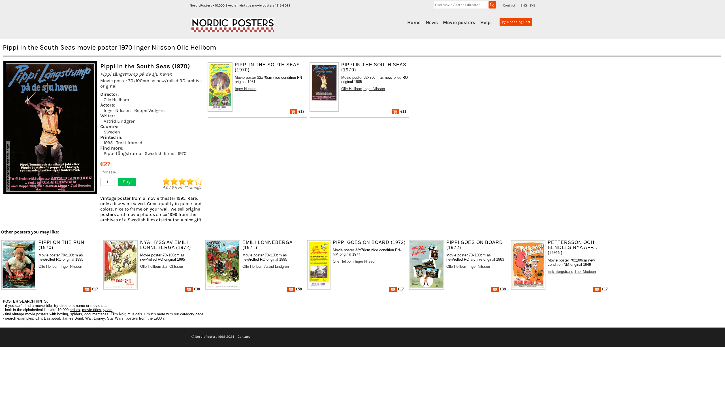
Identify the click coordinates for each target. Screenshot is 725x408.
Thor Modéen (585, 271)
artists (75, 310)
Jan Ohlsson (172, 266)
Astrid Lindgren (120, 121)
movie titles (91, 310)
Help (485, 22)
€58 (298, 289)
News (432, 22)
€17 (300, 111)
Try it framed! (130, 142)
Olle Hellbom (116, 99)
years (107, 310)
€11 (402, 111)
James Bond (72, 318)
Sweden (112, 132)
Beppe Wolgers (149, 110)
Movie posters (459, 22)
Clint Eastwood (47, 318)
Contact (509, 5)
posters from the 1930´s (145, 318)
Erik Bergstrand (560, 271)
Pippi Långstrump (122, 153)
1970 (182, 153)
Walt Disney (95, 318)
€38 (196, 289)
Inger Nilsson (117, 110)
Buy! (127, 181)
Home (414, 22)
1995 (108, 142)
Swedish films (159, 153)
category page (191, 314)
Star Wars (115, 318)
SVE (532, 5)
